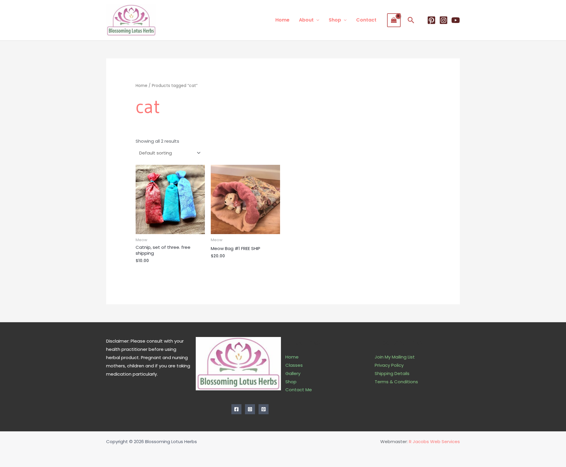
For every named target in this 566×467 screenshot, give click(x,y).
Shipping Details (392, 373)
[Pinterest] (431, 20)
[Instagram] (443, 20)
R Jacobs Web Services (434, 441)
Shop (335, 20)
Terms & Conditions (396, 382)
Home (282, 20)
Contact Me (298, 390)
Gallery (292, 373)
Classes (294, 365)
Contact (366, 20)
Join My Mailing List (395, 357)
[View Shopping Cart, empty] (394, 20)
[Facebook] (236, 409)
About (306, 20)
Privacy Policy (389, 365)
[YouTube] (455, 20)
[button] (411, 20)
